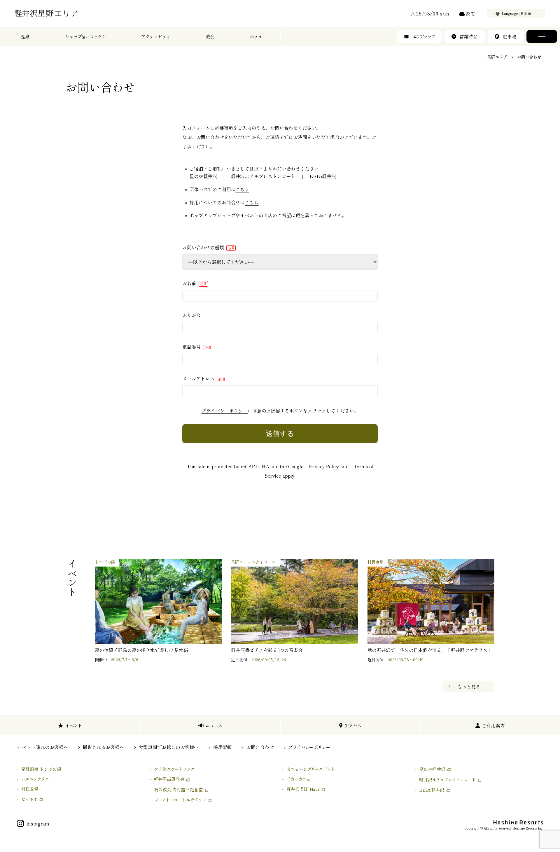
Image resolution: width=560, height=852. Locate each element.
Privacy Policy (324, 466)
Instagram (38, 823)
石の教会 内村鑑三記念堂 (178, 789)
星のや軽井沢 (203, 176)
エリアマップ (423, 36)
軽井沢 (447, 779)
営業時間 (468, 36)
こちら (242, 189)
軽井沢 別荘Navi (303, 789)
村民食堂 (29, 789)
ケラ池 (174, 769)
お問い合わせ (260, 747)
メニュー (541, 36)
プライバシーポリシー (225, 410)
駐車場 (510, 36)
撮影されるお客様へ (103, 747)
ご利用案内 (493, 725)
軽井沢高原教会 (169, 779)
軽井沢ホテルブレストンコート (263, 176)
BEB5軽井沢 (322, 176)
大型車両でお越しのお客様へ (169, 747)
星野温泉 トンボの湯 (41, 769)
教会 (210, 36)
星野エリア (497, 57)
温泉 (25, 36)
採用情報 (222, 747)
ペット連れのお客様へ (45, 747)
